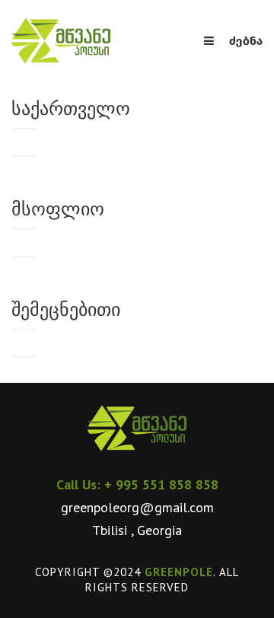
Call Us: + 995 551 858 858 (137, 484)
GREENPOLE (179, 572)
